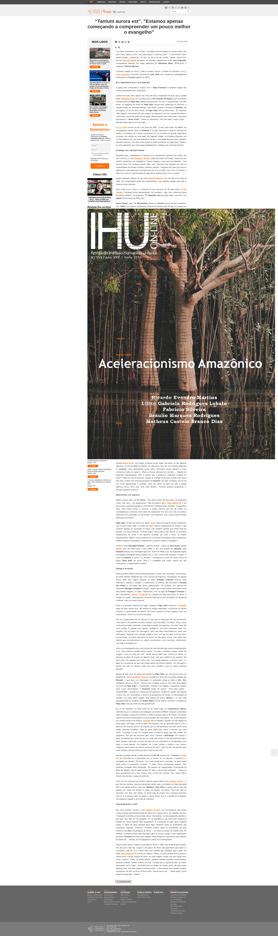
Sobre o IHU (101, 2)
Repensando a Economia (112, 902)
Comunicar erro (123, 881)
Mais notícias (125, 895)
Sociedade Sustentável (111, 904)
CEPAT (89, 902)
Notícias (122, 2)
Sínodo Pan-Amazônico (177, 911)
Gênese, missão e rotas (95, 895)
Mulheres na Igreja (176, 913)
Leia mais (93, 466)
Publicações (132, 2)
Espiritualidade (154, 2)
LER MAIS (95, 67)
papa (122, 127)
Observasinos (108, 895)
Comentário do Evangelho (178, 895)
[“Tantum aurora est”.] (128, 42)
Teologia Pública (109, 897)
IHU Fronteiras (108, 899)
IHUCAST (124, 904)
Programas (112, 2)
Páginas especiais (126, 899)
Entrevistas (124, 897)
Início (91, 2)
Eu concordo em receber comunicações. (100, 154)
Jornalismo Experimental (128, 902)
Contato (166, 2)
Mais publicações (142, 895)
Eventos (143, 2)
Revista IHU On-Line (143, 897)
